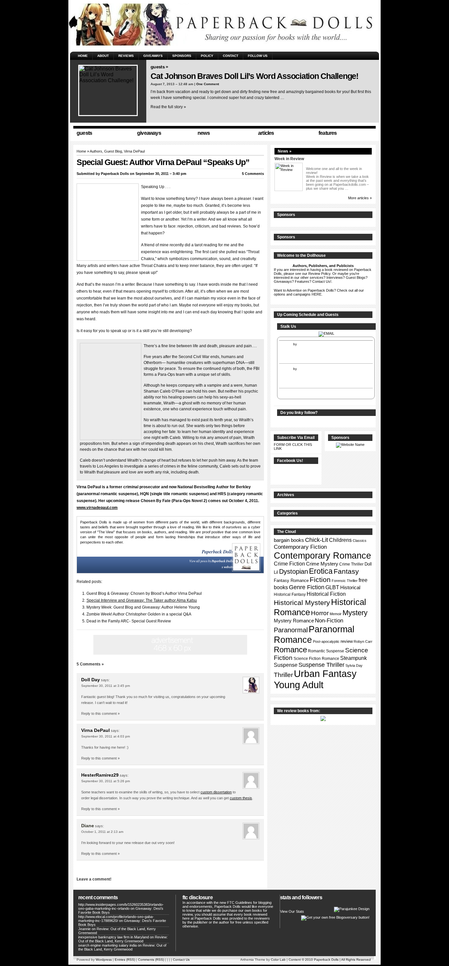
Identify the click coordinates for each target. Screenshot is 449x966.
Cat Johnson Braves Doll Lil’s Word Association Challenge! (254, 76)
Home (83, 56)
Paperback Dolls (115, 174)
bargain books (289, 540)
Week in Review (289, 159)
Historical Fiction (326, 594)
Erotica (321, 571)
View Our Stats (292, 911)
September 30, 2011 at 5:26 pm (105, 781)
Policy (207, 56)
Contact (230, 56)
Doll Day (90, 679)
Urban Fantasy (325, 673)
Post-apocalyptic (326, 641)
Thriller (283, 674)
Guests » (159, 66)
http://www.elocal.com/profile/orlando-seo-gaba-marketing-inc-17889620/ (116, 919)
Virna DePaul (95, 730)
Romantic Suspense (326, 651)
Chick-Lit (316, 540)
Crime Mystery (322, 564)
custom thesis (241, 798)
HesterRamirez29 (100, 775)
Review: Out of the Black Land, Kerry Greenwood (123, 939)
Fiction (320, 580)
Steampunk (353, 658)
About (103, 56)
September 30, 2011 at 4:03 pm (105, 736)
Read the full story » (168, 107)
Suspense (285, 665)
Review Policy (319, 274)
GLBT (332, 587)
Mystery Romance (294, 620)
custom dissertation (216, 792)
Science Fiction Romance (316, 658)
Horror (320, 613)
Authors (96, 151)
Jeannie (84, 929)
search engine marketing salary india (107, 945)
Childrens (340, 540)
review (347, 641)
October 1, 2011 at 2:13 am (102, 831)
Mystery (355, 613)
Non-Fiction (329, 620)
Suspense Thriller (321, 665)
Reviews (126, 56)
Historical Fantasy (290, 594)
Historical (350, 587)
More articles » (360, 198)
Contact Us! (321, 281)
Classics (359, 541)
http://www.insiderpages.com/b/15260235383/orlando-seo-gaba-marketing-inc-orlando (121, 906)
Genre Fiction (306, 587)
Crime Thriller (351, 564)
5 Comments (253, 174)
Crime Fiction (289, 564)
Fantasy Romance (291, 580)
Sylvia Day (354, 665)
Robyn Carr (363, 641)
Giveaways (153, 56)
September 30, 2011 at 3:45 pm (105, 686)
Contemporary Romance (322, 555)
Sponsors (181, 56)
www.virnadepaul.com (97, 507)
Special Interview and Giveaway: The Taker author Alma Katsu (141, 600)
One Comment (207, 84)
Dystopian (293, 571)
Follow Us (258, 56)
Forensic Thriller (345, 581)
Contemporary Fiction (300, 546)
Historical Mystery (302, 602)
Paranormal (291, 630)
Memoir (336, 614)
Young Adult (298, 684)
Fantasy (346, 571)
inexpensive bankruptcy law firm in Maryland (113, 937)
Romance (290, 649)
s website (227, 567)
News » (285, 151)
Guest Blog (113, 151)
